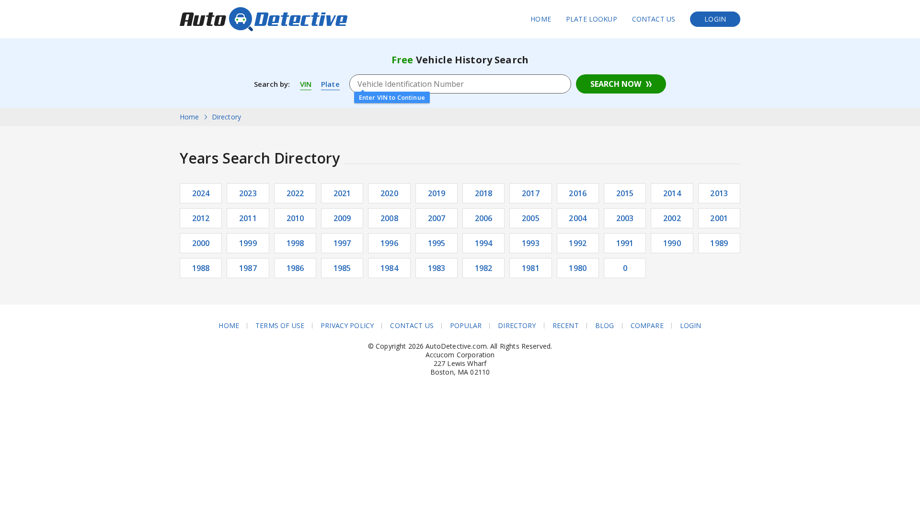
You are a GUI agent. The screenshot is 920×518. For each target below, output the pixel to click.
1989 (719, 243)
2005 (531, 218)
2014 (672, 193)
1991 (625, 243)
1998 (295, 243)
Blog (604, 325)
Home (540, 19)
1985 (342, 268)
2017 (531, 193)
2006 (484, 218)
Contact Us (654, 19)
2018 (484, 193)
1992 (577, 243)
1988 (201, 268)
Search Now (615, 84)
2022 (295, 193)
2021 (342, 193)
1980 (577, 268)
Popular (466, 325)
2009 (342, 218)
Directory (517, 325)
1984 (389, 268)
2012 (201, 218)
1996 (389, 243)
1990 (672, 243)
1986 (295, 268)
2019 (437, 193)
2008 (389, 218)
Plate (330, 84)
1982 (484, 268)
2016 (577, 193)
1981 (531, 268)
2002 (672, 218)
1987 (248, 268)
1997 (342, 243)
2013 (719, 193)
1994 (484, 243)
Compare (647, 325)
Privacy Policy (347, 325)
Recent (565, 325)
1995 (437, 243)
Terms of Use (279, 325)
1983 (437, 268)
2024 (201, 193)
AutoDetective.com (263, 19)
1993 (531, 243)
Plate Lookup (591, 19)
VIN (305, 84)
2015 (625, 193)
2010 (295, 218)
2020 (389, 193)
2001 (719, 218)
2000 (201, 243)
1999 (248, 243)
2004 (577, 218)
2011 (248, 218)
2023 (248, 193)
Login (715, 19)
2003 (625, 218)
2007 (437, 218)
